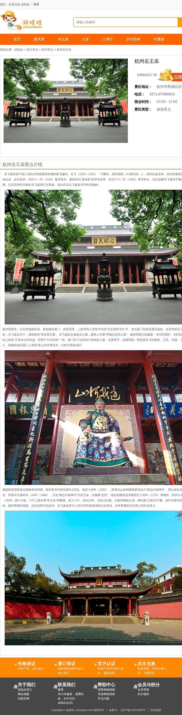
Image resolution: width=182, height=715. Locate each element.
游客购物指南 (106, 689)
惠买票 (39, 39)
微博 (60, 689)
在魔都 (159, 39)
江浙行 (107, 39)
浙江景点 (32, 49)
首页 (16, 39)
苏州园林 (133, 39)
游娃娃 (18, 49)
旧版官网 (23, 698)
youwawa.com (84, 710)
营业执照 (155, 710)
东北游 (63, 39)
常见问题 (103, 698)
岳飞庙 (60, 174)
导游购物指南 (106, 694)
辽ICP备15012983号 (133, 710)
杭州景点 (47, 49)
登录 (36, 4)
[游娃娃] (21, 20)
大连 (85, 39)
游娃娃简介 (25, 689)
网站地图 (23, 694)
